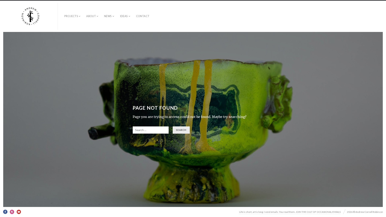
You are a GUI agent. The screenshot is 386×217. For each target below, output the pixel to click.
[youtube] (19, 212)
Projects (71, 16)
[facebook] (5, 212)
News (108, 16)
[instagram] (12, 212)
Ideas (124, 16)
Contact (143, 16)
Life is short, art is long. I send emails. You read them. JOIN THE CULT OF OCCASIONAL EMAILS (290, 211)
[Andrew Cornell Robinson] (31, 16)
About (91, 16)
